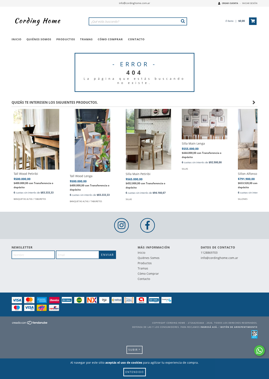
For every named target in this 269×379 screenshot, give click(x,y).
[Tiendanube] (30, 324)
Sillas (129, 199)
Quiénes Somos (38, 39)
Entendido (134, 372)
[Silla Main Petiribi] (148, 139)
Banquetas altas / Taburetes (30, 198)
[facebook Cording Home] (147, 225)
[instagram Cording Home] (121, 225)
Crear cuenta (230, 3)
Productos (65, 39)
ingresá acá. (209, 326)
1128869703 (209, 253)
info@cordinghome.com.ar (134, 3)
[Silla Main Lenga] (204, 124)
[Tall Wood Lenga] (92, 149)
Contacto (136, 39)
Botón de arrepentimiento (238, 326)
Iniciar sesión (249, 3)
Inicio (16, 39)
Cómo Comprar (110, 39)
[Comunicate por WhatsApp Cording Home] (259, 350)
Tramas (86, 39)
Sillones (242, 198)
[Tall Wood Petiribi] (36, 139)
